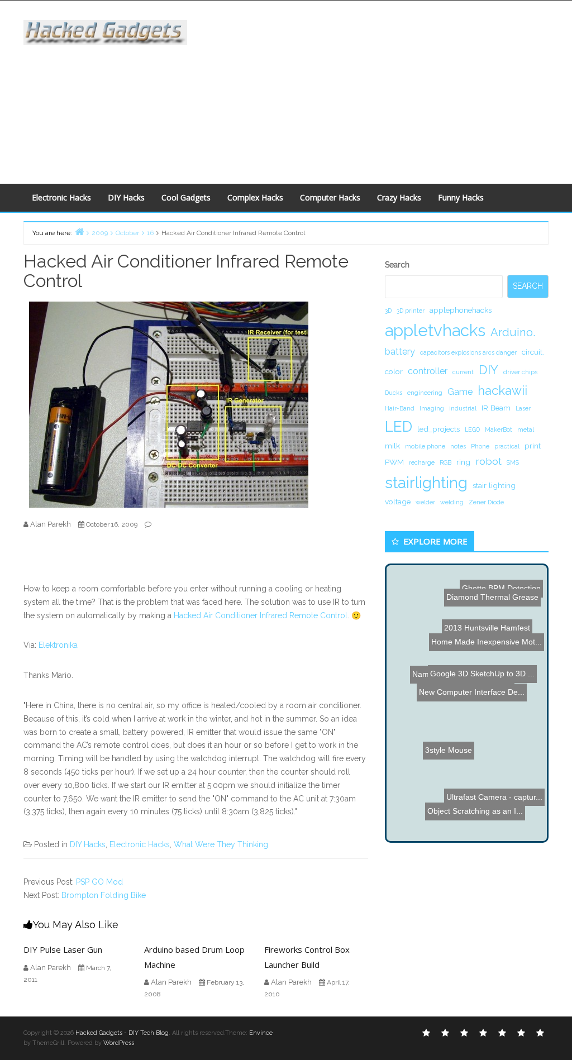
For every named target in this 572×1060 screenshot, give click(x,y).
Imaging (432, 408)
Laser (523, 408)
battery (400, 351)
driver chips (520, 372)
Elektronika (58, 645)
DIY (488, 369)
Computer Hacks (330, 197)
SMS (513, 462)
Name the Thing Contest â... (461, 691)
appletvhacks (435, 330)
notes (458, 446)
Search (397, 264)
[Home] (79, 231)
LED (398, 426)
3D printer (411, 310)
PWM (394, 461)
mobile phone (425, 446)
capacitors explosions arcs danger (468, 352)
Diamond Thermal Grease (483, 620)
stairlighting (426, 482)
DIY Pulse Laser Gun (62, 949)
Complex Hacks (255, 197)
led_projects (438, 428)
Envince (261, 1033)
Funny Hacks (461, 197)
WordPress (118, 1043)
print (533, 445)
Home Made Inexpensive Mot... (486, 635)
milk (392, 445)
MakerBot (498, 429)
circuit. (533, 351)
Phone (480, 446)
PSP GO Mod (99, 881)
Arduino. (512, 332)
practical (506, 446)
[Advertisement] (387, 90)
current (463, 372)
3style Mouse (444, 773)
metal (525, 429)
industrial (462, 408)
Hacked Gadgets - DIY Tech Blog (122, 1033)
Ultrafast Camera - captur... (489, 792)
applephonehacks (461, 309)
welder (425, 502)
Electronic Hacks (61, 197)
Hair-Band (399, 408)
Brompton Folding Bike (103, 895)
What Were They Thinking (221, 844)
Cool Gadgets (186, 197)
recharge (422, 462)
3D (388, 310)
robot (488, 461)
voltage (398, 501)
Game (460, 391)
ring (463, 461)
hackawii (502, 390)
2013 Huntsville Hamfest (497, 598)
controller (427, 371)
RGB (445, 462)
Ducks (393, 392)
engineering (424, 392)
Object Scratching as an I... (477, 754)
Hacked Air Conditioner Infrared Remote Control (260, 615)
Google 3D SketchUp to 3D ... (483, 669)
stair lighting (494, 485)
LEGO (472, 429)
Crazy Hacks (399, 197)
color (394, 371)
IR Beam (496, 407)
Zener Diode (486, 502)
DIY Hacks (126, 197)
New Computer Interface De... (466, 728)
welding (452, 502)
